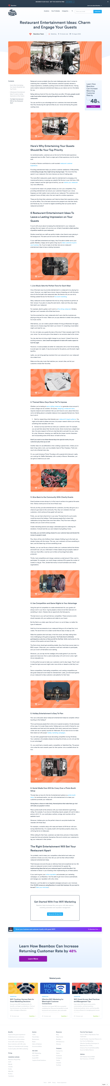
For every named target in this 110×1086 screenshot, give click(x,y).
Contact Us (59, 1051)
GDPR (49, 1082)
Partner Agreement (61, 1082)
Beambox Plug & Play (14, 1059)
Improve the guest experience (16, 1034)
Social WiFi (35, 1058)
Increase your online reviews (16, 1039)
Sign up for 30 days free (55, 914)
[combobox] (105, 1084)
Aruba (10, 1069)
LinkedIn (58, 1062)
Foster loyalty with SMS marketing (18, 1048)
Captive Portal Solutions (39, 1060)
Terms (45, 1082)
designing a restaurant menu (66, 408)
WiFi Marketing (36, 1053)
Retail (33, 1041)
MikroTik (10, 1071)
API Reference (60, 1041)
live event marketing (60, 296)
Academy (46, 11)
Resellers (58, 1039)
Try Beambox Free (93, 929)
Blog (57, 1034)
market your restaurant (71, 182)
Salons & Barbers (37, 1044)
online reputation (51, 874)
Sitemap (58, 1044)
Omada (10, 1066)
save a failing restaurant (54, 406)
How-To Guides (55, 11)
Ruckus (10, 1073)
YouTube (58, 1065)
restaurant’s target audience (67, 419)
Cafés (34, 1034)
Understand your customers (16, 1037)
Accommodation (37, 1046)
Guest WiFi (35, 1055)
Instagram (59, 1058)
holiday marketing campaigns (56, 733)
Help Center (59, 1037)
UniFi (9, 1062)
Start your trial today (42, 887)
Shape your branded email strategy (18, 1046)
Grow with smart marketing (16, 1041)
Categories (65, 11)
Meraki (10, 1064)
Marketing (53, 34)
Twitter (58, 1060)
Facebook (59, 1055)
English (103, 1084)
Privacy (54, 1082)
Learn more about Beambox (93, 5)
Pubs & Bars (35, 1037)
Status (58, 1053)
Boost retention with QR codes (17, 1044)
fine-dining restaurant (64, 309)
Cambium (11, 1076)
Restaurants (35, 1039)
